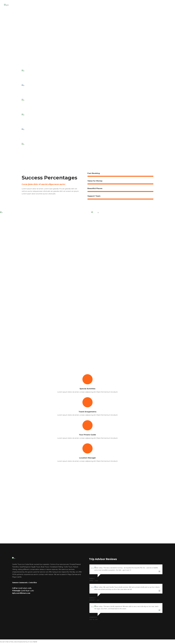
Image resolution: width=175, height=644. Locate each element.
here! (35, 642)
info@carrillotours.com (21, 593)
